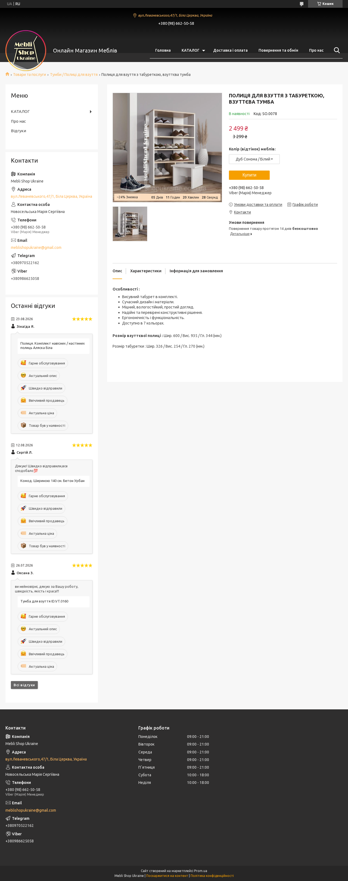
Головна (163, 50)
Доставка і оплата (230, 50)
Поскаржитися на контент (167, 875)
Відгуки (18, 130)
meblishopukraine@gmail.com (36, 247)
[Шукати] (336, 50)
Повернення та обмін (278, 50)
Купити (249, 175)
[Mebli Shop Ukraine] (25, 50)
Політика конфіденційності (212, 875)
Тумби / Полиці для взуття (74, 74)
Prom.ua (200, 871)
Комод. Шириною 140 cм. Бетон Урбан (52, 481)
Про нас (316, 50)
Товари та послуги (29, 74)
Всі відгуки (24, 685)
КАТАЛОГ (191, 50)
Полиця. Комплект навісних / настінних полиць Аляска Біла (52, 345)
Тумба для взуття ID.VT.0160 (44, 601)
